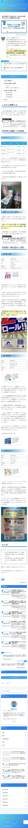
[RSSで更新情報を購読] (15, 721)
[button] (25, 691)
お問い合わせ (14, 823)
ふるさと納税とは (8, 80)
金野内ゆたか (14, 709)
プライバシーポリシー (20, 822)
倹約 (3, 579)
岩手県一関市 (9, 92)
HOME (7, 822)
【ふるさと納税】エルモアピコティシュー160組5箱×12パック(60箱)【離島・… (15, 376)
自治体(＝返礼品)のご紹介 (10, 90)
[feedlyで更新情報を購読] (13, 721)
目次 (13, 76)
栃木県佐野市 (9, 94)
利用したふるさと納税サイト (13, 87)
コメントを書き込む (14, 677)
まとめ (5, 99)
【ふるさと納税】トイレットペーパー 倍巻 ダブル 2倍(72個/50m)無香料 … (15, 275)
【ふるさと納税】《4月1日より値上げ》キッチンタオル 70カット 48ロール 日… (15, 471)
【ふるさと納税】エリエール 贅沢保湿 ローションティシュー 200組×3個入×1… (15, 440)
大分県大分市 (9, 97)
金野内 (13, 37)
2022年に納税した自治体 (10, 83)
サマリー (8, 85)
